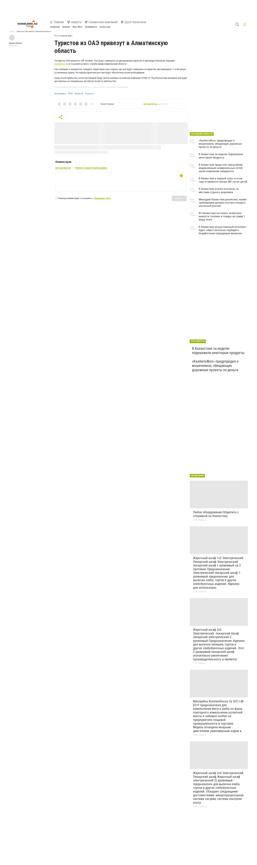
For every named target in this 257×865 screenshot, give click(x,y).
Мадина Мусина (15, 43)
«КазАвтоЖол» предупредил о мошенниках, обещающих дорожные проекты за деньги (220, 144)
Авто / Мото (77, 27)
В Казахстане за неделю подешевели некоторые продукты (221, 156)
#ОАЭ (70, 93)
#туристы (89, 93)
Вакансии (66, 27)
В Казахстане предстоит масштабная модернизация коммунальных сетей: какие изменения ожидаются (221, 168)
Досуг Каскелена (135, 22)
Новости (76, 22)
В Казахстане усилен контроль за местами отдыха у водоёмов (219, 190)
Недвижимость (91, 27)
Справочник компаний (103, 22)
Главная (59, 22)
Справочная (55, 27)
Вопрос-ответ (105, 27)
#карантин (79, 93)
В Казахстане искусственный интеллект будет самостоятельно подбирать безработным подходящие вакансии (223, 230)
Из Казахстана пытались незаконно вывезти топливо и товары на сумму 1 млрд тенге (222, 216)
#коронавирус (60, 93)
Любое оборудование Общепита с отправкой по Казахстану (216, 514)
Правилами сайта (102, 198)
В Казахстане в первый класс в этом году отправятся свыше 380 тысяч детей (223, 180)
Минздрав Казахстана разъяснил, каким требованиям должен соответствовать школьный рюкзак (222, 202)
